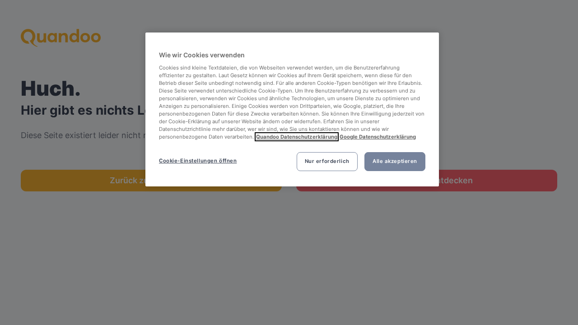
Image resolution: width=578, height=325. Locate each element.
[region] (292, 109)
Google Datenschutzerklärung (378, 137)
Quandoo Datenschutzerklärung (296, 137)
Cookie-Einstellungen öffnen (198, 161)
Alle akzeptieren (395, 161)
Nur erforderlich (327, 161)
